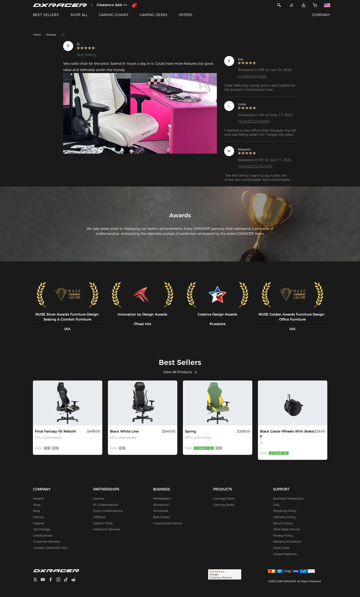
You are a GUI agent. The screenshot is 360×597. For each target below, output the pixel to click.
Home (37, 34)
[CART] (315, 5)
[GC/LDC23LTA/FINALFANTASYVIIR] (67, 403)
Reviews (51, 34)
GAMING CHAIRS (113, 15)
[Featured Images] (140, 113)
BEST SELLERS (46, 15)
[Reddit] (75, 580)
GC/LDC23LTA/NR (252, 76)
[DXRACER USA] (60, 5)
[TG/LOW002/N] (292, 403)
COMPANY (321, 15)
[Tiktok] (67, 580)
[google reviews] (224, 574)
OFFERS (185, 15)
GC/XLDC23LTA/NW (254, 121)
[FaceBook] (52, 580)
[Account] (304, 5)
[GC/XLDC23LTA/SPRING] (217, 403)
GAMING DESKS (154, 15)
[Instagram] (60, 580)
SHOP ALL (79, 15)
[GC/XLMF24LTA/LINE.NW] (142, 403)
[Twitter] (37, 580)
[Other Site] (327, 5)
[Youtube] (44, 580)
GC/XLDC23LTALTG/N (255, 166)
